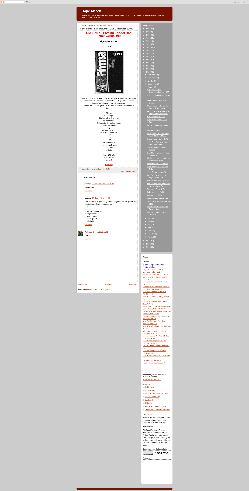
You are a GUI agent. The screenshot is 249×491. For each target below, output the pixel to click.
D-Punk (128, 171)
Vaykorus (88, 232)
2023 (148, 38)
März (150, 231)
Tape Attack (91, 11)
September (152, 84)
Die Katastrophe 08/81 (151, 272)
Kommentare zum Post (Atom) (98, 289)
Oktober (151, 81)
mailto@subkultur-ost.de (152, 380)
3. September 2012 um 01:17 (103, 184)
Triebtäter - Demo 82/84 (156, 189)
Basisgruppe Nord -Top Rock (158, 181)
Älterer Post (133, 285)
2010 (148, 244)
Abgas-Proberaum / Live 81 (153, 269)
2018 (148, 53)
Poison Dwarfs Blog (152, 397)
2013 (148, 69)
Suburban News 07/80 (155, 192)
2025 (148, 32)
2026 (148, 29)
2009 (148, 247)
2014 (148, 66)
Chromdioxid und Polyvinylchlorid (157, 410)
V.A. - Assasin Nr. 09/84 (156, 117)
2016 (148, 60)
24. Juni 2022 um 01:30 (101, 232)
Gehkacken (149, 387)
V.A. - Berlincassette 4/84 (157, 172)
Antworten (88, 191)
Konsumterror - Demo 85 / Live (158, 139)
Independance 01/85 (154, 131)
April (150, 228)
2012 (148, 72)
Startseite (108, 285)
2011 (148, 241)
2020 (148, 47)
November (152, 78)
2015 (148, 63)
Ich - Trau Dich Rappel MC (153, 289)
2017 (148, 57)
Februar (151, 234)
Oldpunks (148, 403)
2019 (148, 50)
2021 (148, 44)
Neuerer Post (83, 285)
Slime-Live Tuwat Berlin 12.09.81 (155, 274)
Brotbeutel (149, 400)
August (151, 87)
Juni (149, 221)
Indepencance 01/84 (154, 195)
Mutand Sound (150, 390)
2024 (148, 35)
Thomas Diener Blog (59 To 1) (156, 394)
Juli (149, 218)
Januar (150, 237)
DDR (134, 171)
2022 (148, 41)
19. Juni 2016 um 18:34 (101, 198)
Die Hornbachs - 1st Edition (157, 164)
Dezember (152, 75)
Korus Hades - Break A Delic (158, 198)
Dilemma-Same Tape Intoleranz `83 (156, 287)
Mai (149, 225)
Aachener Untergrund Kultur (155, 406)
